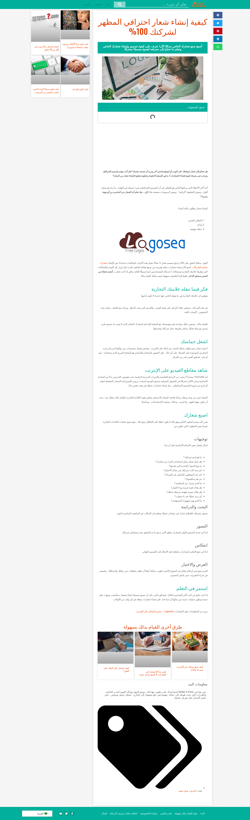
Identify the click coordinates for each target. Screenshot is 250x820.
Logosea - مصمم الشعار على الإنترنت (155, 611)
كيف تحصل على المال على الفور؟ (116, 669)
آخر (108, 4)
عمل (186, 791)
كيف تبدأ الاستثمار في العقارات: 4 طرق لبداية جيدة (153, 673)
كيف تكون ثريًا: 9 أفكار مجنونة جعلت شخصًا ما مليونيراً (75, 45)
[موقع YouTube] (60, 813)
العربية (40, 813)
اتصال (104, 813)
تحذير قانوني (166, 813)
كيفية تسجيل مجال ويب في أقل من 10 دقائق (46, 48)
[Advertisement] (153, 146)
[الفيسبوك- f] (72, 813)
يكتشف (87, 4)
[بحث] (119, 4)
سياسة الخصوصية (148, 813)
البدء (202, 813)
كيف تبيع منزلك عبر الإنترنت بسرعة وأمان (190, 668)
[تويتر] (66, 813)
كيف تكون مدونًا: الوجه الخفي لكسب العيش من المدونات (46, 90)
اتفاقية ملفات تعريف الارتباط (123, 813)
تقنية (181, 791)
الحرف (193, 791)
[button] (217, 15)
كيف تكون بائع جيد (80, 89)
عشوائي (98, 4)
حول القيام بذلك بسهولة (186, 813)
